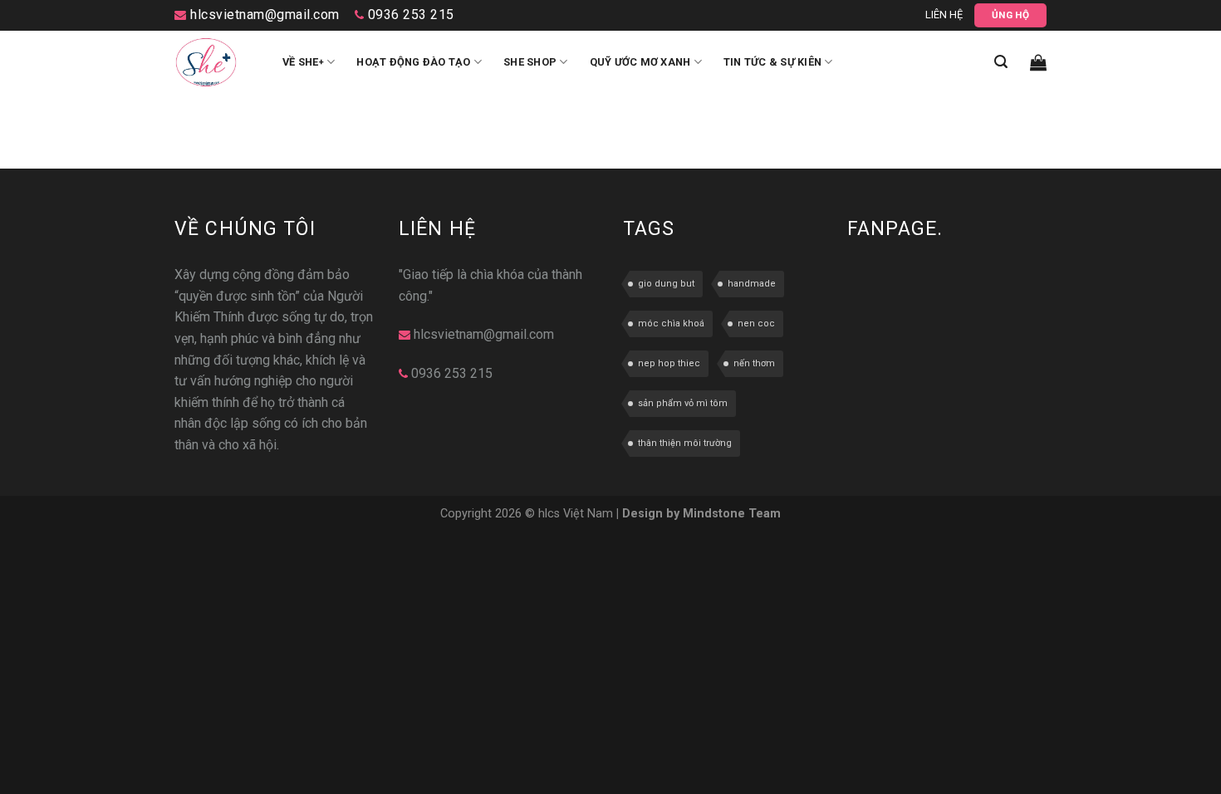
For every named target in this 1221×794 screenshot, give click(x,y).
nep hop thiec (669, 363)
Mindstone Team (732, 514)
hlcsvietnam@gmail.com (263, 14)
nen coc (756, 323)
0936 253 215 (409, 14)
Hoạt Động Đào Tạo (413, 62)
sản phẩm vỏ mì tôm (683, 403)
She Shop (530, 62)
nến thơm (754, 363)
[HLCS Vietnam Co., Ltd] (215, 62)
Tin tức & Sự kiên (772, 62)
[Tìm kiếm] (1001, 62)
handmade (752, 283)
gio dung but (666, 283)
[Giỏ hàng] (1038, 62)
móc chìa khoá (671, 323)
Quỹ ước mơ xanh (640, 62)
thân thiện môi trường (685, 443)
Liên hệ (944, 14)
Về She (303, 62)
